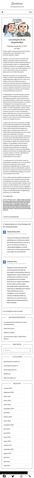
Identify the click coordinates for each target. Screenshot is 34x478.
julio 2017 (7, 457)
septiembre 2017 (9, 449)
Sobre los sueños (9, 378)
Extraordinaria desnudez (12, 205)
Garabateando (17, 3)
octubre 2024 (8, 388)
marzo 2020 (7, 400)
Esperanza (18, 207)
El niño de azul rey (9, 328)
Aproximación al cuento (11, 361)
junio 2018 (7, 433)
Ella (25, 202)
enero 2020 (7, 404)
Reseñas (6, 374)
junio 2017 (7, 461)
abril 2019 (7, 412)
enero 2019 (7, 421)
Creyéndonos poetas (10, 365)
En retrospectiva (14, 216)
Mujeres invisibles (9, 332)
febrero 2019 (8, 417)
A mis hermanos (24, 205)
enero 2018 (7, 441)
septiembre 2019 (9, 408)
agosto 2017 (8, 453)
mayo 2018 (7, 437)
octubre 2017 (8, 445)
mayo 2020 (7, 396)
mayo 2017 (7, 465)
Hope (18, 48)
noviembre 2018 (9, 425)
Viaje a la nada (21, 199)
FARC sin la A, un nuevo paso (16, 201)
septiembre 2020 (9, 392)
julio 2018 (7, 429)
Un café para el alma (18, 202)
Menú (30, 12)
